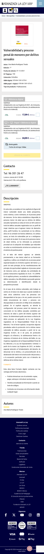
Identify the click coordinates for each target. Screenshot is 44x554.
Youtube (22, 515)
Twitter (14, 515)
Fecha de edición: (10, 71)
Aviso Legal (22, 433)
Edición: (7, 68)
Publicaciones (22, 451)
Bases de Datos (22, 459)
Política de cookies (22, 431)
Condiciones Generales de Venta (22, 467)
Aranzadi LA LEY (22, 474)
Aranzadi (22, 477)
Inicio (3, 16)
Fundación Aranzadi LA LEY (22, 504)
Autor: (6, 64)
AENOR (22, 507)
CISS (22, 502)
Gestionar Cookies (22, 436)
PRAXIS (22, 499)
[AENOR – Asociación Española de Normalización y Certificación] (22, 528)
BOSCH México (22, 491)
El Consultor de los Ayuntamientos (22, 496)
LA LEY (22, 483)
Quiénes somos (22, 425)
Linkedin (38, 515)
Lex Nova (22, 485)
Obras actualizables (22, 453)
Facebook (6, 515)
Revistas (22, 456)
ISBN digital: (8, 80)
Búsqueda (16, 10)
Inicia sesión (5, 10)
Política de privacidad (22, 428)
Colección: (8, 77)
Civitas (22, 480)
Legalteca (22, 464)
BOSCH (22, 488)
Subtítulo (7, 103)
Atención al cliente (22, 443)
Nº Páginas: (8, 74)
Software (22, 462)
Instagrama (30, 515)
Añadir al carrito (22, 155)
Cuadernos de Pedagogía (22, 493)
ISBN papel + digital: (11, 84)
